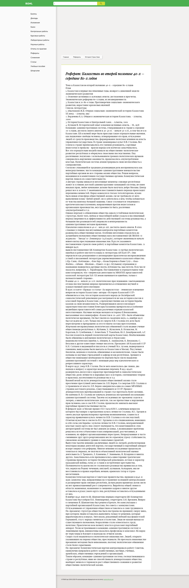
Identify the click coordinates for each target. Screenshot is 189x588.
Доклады (34, 18)
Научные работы (37, 44)
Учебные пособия (38, 66)
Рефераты (35, 53)
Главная (66, 57)
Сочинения (35, 58)
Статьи (33, 62)
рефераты (77, 57)
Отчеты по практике (39, 49)
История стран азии (92, 57)
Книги (33, 27)
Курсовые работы (38, 36)
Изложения (35, 23)
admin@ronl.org (108, 579)
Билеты (34, 14)
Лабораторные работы (40, 40)
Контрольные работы (39, 31)
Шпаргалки (35, 71)
